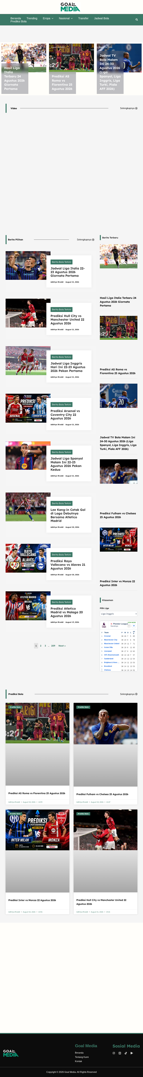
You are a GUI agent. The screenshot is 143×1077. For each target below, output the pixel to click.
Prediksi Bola (15, 694)
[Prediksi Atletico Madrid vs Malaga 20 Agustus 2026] (28, 605)
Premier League (120, 624)
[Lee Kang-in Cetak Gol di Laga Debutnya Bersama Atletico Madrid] (28, 506)
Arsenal (107, 636)
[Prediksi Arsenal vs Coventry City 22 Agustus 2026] (28, 408)
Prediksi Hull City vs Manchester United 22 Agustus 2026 (67, 319)
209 (53, 645)
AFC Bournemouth (111, 655)
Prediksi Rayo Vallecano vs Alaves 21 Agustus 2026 (68, 564)
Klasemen (107, 600)
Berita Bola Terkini (61, 262)
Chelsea (107, 670)
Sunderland (108, 659)
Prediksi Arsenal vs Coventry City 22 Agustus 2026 (65, 414)
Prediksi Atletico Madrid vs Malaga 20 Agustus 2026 (67, 612)
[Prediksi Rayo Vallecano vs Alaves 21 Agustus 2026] (28, 558)
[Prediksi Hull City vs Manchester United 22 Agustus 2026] (28, 312)
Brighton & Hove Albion (112, 662)
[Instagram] (114, 1053)
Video (14, 108)
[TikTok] (126, 1053)
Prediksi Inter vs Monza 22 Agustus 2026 (32, 900)
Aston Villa (108, 647)
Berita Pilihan (15, 239)
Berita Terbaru (110, 237)
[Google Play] (132, 1053)
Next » (62, 645)
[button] (51, 18)
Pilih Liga (104, 608)
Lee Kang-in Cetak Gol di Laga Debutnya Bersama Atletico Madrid (68, 515)
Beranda (79, 1053)
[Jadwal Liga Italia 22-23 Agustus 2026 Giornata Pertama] (28, 265)
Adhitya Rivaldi (57, 282)
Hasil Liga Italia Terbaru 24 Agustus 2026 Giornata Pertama (14, 78)
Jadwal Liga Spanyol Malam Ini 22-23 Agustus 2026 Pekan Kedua (67, 463)
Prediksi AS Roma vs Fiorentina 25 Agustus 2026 (62, 82)
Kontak (78, 1061)
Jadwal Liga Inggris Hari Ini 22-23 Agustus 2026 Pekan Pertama (68, 367)
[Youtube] (120, 1053)
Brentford (108, 666)
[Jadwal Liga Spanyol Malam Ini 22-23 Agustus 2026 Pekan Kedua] (28, 455)
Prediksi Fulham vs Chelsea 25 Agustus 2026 (102, 794)
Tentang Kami (82, 1057)
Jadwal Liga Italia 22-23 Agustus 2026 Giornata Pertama (68, 272)
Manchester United (111, 644)
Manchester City (110, 640)
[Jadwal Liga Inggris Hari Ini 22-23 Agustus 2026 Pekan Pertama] (28, 360)
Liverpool (108, 651)
